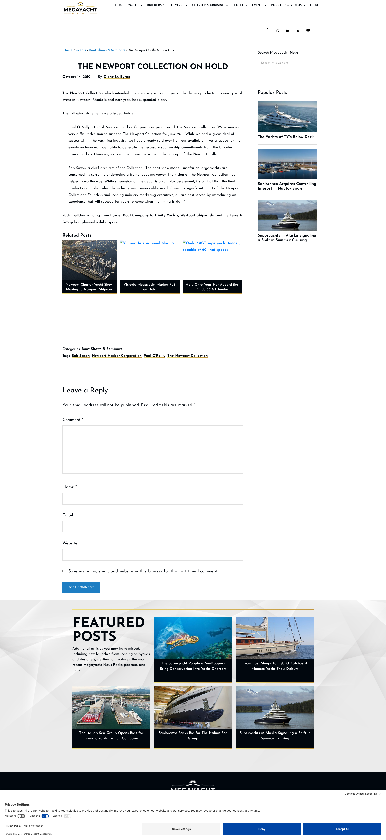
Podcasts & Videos (286, 5)
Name (69, 487)
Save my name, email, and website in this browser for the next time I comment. (143, 571)
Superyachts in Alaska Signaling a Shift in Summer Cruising (275, 735)
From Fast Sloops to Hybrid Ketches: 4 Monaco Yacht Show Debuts (275, 666)
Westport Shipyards (197, 215)
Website (69, 543)
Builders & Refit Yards (165, 5)
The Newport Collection (82, 93)
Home (119, 5)
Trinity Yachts (166, 215)
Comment (72, 420)
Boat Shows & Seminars (102, 349)
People (238, 5)
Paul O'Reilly (154, 356)
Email (69, 515)
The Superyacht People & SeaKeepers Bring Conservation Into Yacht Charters (193, 666)
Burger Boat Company (129, 215)
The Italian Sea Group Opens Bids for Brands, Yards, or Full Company (111, 735)
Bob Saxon (81, 356)
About (315, 5)
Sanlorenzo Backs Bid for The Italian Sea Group (193, 735)
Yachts (133, 5)
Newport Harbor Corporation (117, 356)
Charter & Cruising (208, 5)
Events (257, 5)
